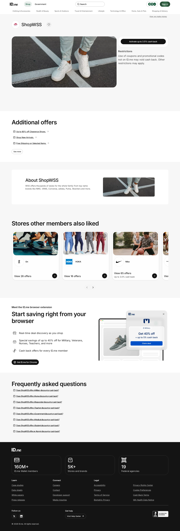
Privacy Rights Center (143, 485)
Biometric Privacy (102, 500)
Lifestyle (101, 11)
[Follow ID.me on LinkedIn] (21, 516)
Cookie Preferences (142, 490)
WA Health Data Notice (143, 500)
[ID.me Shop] (15, 4)
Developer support (61, 495)
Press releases (18, 500)
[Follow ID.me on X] (14, 516)
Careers (56, 485)
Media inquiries (60, 500)
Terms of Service (101, 495)
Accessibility (99, 485)
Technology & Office (118, 11)
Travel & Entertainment (83, 11)
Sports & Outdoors (61, 11)
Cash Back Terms (141, 495)
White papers (18, 495)
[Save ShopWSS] (49, 24)
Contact (56, 490)
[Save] (54, 235)
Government (40, 4)
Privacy (97, 490)
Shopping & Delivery (160, 11)
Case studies (17, 485)
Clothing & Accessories (21, 11)
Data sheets (17, 490)
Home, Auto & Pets (139, 11)
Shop (27, 4)
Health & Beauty (42, 11)
